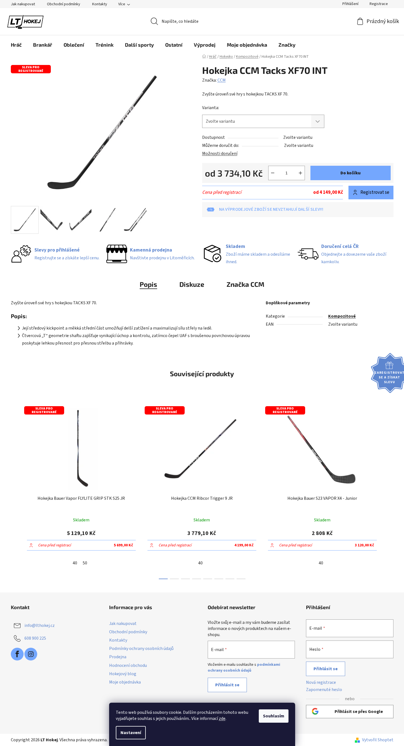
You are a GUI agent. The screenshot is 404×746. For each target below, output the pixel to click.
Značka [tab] (245, 284)
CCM (221, 80)
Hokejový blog (122, 674)
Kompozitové (342, 316)
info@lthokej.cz (39, 625)
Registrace (379, 4)
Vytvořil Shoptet (377, 740)
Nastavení (131, 733)
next (389, 490)
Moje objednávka (125, 682)
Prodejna (117, 657)
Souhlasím (273, 716)
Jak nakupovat (23, 4)
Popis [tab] (148, 284)
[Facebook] (17, 654)
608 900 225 (35, 638)
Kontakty (99, 4)
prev (15, 490)
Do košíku (350, 173)
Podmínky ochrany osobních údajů (141, 648)
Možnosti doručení (219, 153)
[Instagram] (30, 654)
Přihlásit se (227, 685)
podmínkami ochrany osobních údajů (244, 667)
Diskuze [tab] (191, 284)
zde (222, 718)
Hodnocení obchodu (128, 665)
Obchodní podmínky (63, 4)
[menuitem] (16, 44)
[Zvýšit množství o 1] (300, 173)
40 (75, 563)
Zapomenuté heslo (324, 690)
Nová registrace (321, 682)
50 (85, 563)
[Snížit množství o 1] (273, 173)
